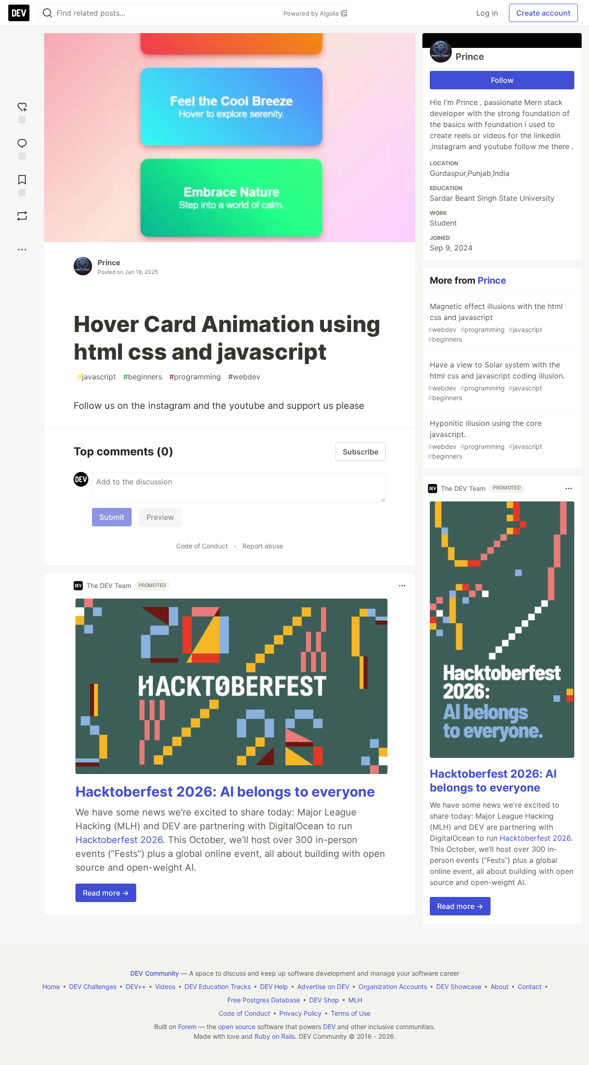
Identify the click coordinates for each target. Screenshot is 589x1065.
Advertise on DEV (323, 986)
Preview (160, 517)
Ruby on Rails (274, 1036)
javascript (96, 376)
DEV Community (154, 973)
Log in (487, 12)
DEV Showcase (458, 986)
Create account (543, 12)
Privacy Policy (300, 1013)
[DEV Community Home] (18, 13)
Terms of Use (350, 1013)
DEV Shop (324, 1000)
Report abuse (263, 546)
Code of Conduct (202, 546)
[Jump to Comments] (22, 148)
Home (51, 986)
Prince (109, 262)
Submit (111, 517)
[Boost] (22, 216)
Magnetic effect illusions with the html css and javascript (495, 322)
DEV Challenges (92, 986)
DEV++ (136, 986)
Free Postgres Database (263, 1000)
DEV (329, 1026)
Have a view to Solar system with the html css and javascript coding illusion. (496, 381)
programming (195, 376)
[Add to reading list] (22, 184)
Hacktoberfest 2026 (118, 839)
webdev (244, 376)
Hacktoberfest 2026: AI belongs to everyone (225, 791)
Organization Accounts (392, 986)
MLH (355, 1000)
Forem (187, 1026)
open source (236, 1026)
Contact (530, 986)
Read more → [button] (106, 892)
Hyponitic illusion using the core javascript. (485, 439)
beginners (142, 376)
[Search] (47, 13)
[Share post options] (22, 249)
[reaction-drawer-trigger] (22, 111)
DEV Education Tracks (218, 986)
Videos (165, 986)
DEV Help (274, 986)
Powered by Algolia (312, 13)
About (499, 986)
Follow (502, 80)
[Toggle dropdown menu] (402, 585)
